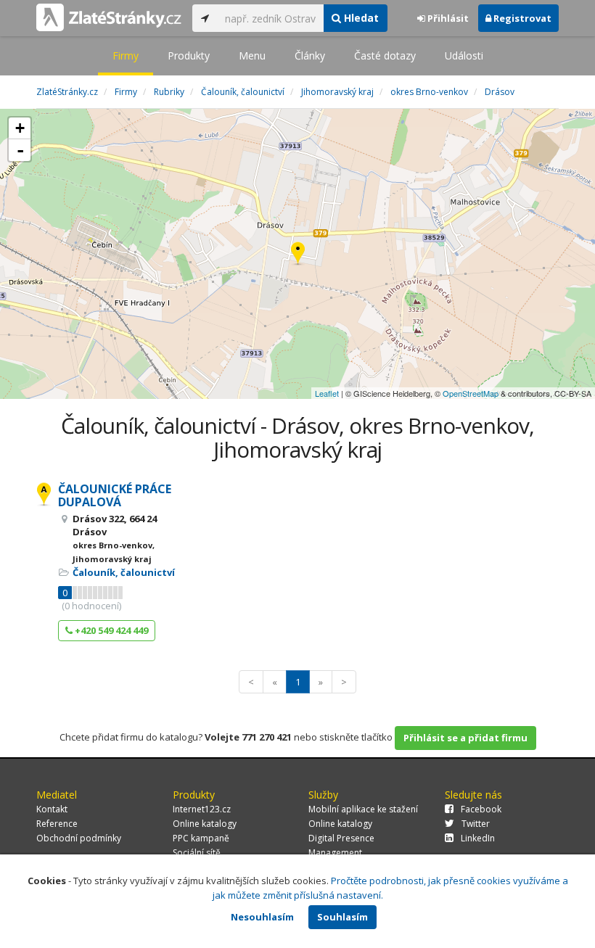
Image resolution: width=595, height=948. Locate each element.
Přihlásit (447, 18)
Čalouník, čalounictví (124, 572)
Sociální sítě (197, 852)
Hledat (360, 18)
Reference (57, 823)
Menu (252, 55)
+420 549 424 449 (110, 630)
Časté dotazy (385, 55)
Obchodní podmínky (78, 838)
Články (310, 55)
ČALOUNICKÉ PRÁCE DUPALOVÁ (114, 495)
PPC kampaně (201, 838)
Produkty (189, 55)
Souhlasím (342, 916)
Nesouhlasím (262, 916)
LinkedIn (478, 838)
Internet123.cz (202, 809)
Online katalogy (205, 823)
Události (464, 55)
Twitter (475, 823)
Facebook (481, 809)
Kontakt (51, 809)
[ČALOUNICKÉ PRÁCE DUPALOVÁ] (297, 254)
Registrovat (521, 18)
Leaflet (327, 393)
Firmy (125, 55)
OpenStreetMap (470, 393)
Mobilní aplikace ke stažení (363, 809)
